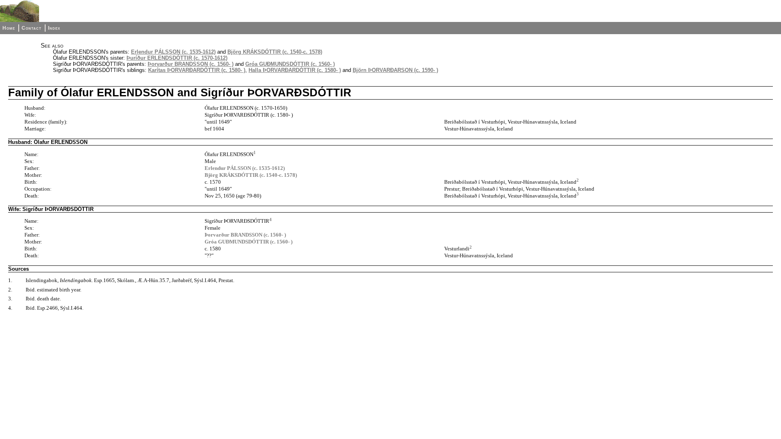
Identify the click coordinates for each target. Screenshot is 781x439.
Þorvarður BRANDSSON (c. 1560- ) (190, 64)
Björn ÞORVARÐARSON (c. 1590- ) (395, 70)
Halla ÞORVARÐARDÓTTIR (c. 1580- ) (295, 70)
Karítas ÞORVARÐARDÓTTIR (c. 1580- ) (196, 70)
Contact (31, 28)
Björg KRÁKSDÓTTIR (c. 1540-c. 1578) (274, 52)
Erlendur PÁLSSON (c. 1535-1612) (173, 52)
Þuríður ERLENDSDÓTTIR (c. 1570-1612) (177, 58)
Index (54, 28)
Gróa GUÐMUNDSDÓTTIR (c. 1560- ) (290, 64)
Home (8, 28)
